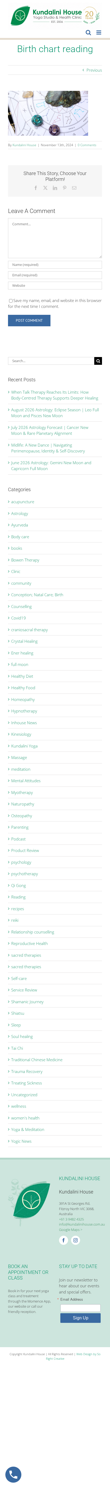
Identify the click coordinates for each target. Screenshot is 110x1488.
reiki (14, 920)
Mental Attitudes (26, 780)
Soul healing (22, 1036)
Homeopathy (23, 699)
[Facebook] (63, 1240)
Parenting (20, 827)
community (21, 583)
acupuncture (22, 501)
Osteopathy (21, 815)
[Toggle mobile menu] (99, 32)
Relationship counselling (32, 932)
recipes (17, 908)
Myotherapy (22, 792)
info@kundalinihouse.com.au (82, 1224)
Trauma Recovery (26, 1071)
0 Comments (87, 145)
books (16, 548)
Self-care (19, 978)
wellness (18, 1106)
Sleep (16, 1025)
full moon (19, 664)
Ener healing (22, 653)
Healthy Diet (22, 676)
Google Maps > (70, 1229)
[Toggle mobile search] (88, 32)
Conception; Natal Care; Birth (37, 594)
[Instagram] (75, 1240)
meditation (20, 769)
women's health (25, 1118)
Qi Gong (18, 885)
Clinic (15, 571)
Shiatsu (17, 1013)
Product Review (25, 850)
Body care (20, 536)
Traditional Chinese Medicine (36, 1059)
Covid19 (18, 618)
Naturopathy (22, 804)
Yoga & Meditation (27, 1129)
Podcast (18, 839)
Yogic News (21, 1141)
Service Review (24, 990)
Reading (18, 897)
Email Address (71, 1299)
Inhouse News (24, 722)
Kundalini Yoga (24, 746)
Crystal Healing (24, 641)
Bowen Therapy (25, 560)
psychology (21, 862)
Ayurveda (19, 525)
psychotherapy (24, 873)
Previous (94, 70)
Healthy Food (23, 687)
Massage (19, 757)
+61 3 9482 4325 (71, 1219)
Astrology (19, 513)
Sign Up (80, 1318)
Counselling (21, 606)
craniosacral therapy (29, 629)
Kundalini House (24, 145)
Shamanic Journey (27, 1001)
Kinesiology (21, 734)
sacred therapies (26, 955)
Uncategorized (24, 1094)
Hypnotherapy (24, 711)
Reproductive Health (29, 943)
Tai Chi (17, 1048)
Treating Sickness (26, 1083)
